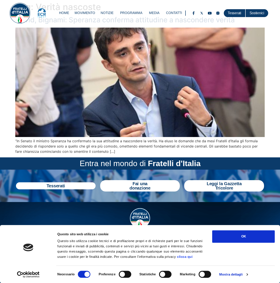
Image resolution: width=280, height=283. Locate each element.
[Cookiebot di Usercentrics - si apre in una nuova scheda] (28, 274)
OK (243, 236)
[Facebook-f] (193, 13)
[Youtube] (209, 13)
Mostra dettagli (231, 274)
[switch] (125, 274)
